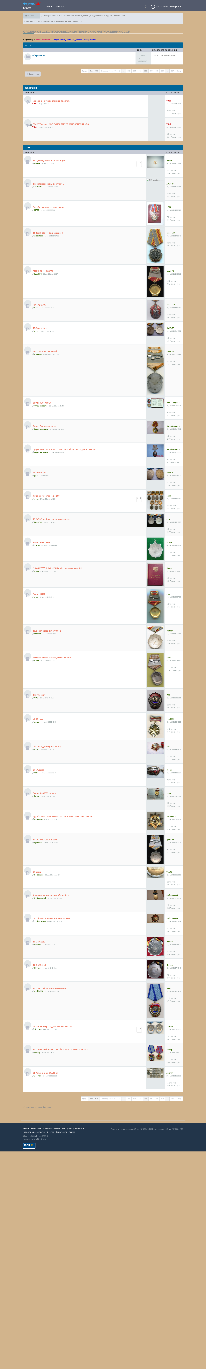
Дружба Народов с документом (48, 207)
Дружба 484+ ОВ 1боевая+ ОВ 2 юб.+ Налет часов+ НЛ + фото (62, 816)
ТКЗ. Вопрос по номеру (163, 55)
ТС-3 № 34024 (39, 965)
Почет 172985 (39, 304)
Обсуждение (38, 55)
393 (129, 71)
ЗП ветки (36, 872)
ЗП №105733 (38, 770)
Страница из (108, 71)
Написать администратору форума (38, 1132)
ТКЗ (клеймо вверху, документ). (48, 183)
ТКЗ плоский (38, 695)
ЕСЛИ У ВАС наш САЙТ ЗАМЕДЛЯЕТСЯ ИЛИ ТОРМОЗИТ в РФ (60, 124)
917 (172, 71)
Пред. (84, 71)
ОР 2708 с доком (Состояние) (46, 746)
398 (157, 71)
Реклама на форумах (32, 1128)
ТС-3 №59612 (38, 941)
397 (151, 71)
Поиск (59, 6)
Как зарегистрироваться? (73, 1128)
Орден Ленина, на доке (44, 426)
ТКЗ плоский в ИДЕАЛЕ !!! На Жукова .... (51, 988)
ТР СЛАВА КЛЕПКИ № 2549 (44, 839)
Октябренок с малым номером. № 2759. (51, 918)
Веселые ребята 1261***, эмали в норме (51, 657)
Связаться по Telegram (65, 1132)
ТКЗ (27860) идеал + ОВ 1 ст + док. (49, 160)
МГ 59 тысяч (38, 719)
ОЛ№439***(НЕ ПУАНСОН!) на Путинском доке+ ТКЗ (57, 568)
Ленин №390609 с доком (44, 793)
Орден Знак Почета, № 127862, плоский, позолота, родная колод (64, 449)
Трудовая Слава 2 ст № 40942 (46, 630)
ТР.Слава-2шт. (39, 328)
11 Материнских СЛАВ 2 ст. (45, 1073)
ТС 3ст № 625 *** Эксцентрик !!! (47, 233)
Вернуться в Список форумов (38, 1107)
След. (179, 71)
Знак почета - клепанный (44, 351)
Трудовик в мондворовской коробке (50, 895)
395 (140, 71)
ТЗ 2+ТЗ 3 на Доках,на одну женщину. (51, 519)
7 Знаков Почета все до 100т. (46, 496)
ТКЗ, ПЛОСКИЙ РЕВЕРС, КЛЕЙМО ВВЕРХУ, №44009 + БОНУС (60, 1049)
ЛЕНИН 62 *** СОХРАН (43, 271)
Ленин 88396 (38, 594)
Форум (48, 6)
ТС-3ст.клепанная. (41, 542)
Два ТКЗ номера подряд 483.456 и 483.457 (52, 1026)
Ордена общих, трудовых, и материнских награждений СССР (76, 31)
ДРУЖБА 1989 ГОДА (41, 402)
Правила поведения (51, 1128)
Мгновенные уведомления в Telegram (51, 101)
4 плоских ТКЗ (39, 472)
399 (162, 71)
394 (134, 71)
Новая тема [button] (33, 74)
